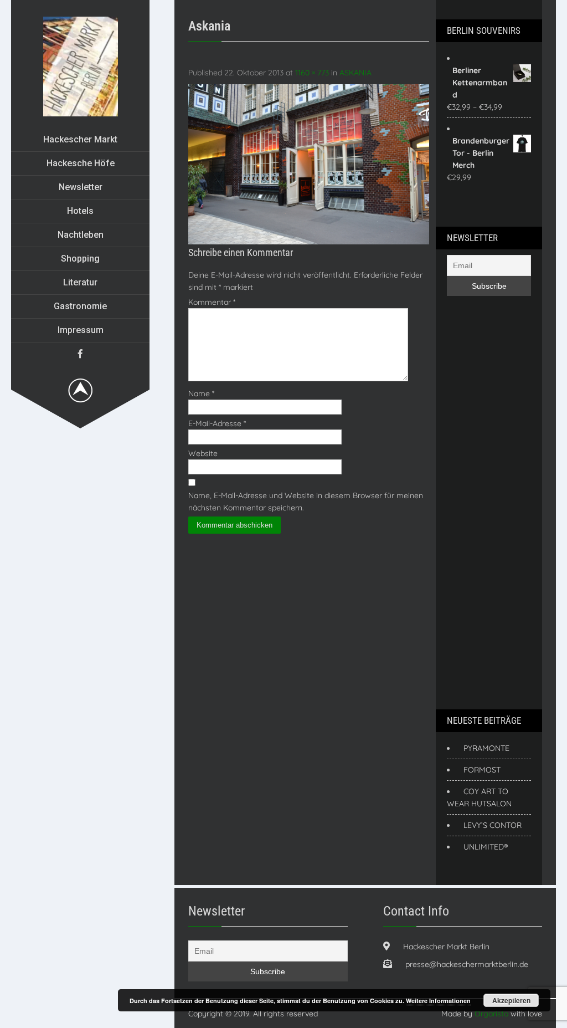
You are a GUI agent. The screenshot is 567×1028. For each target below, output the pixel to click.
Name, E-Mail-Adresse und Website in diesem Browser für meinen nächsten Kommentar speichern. (305, 501)
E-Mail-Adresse (217, 423)
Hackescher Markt (80, 139)
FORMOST (482, 770)
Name (201, 393)
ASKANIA (355, 73)
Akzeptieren (511, 1000)
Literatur (80, 282)
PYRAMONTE (486, 748)
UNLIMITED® (485, 847)
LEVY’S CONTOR (492, 825)
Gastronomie (80, 306)
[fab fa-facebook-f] (80, 353)
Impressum (81, 330)
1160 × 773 (312, 73)
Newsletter (80, 187)
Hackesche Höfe (81, 163)
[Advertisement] (491, 501)
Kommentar (211, 302)
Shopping (80, 258)
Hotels (80, 211)
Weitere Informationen (438, 1000)
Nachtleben (81, 234)
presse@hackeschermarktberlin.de (466, 964)
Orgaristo (491, 1014)
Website (203, 453)
